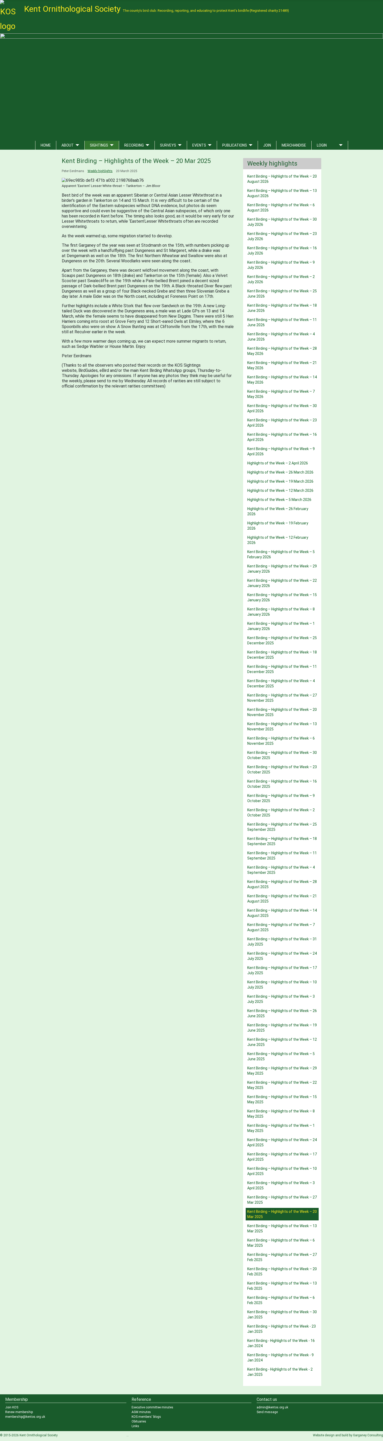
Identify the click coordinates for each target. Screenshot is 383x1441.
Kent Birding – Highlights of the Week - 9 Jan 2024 (280, 1357)
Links (135, 1426)
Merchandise (294, 145)
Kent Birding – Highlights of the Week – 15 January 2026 (282, 597)
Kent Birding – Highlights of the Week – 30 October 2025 (282, 755)
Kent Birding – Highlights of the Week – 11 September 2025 (282, 855)
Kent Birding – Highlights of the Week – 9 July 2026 (281, 265)
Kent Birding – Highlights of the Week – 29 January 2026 (282, 568)
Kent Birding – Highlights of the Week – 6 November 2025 (281, 741)
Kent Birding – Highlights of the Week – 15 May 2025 (282, 1099)
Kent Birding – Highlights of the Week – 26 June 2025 (282, 1013)
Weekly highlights (100, 171)
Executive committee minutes (152, 1407)
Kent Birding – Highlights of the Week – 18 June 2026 (282, 308)
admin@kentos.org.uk (272, 1407)
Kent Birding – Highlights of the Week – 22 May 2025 (282, 1085)
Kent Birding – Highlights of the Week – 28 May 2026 (282, 351)
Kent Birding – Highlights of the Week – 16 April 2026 (282, 437)
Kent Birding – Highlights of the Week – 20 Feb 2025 (282, 1271)
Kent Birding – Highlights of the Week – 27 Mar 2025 (282, 1199)
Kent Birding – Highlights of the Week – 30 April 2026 (282, 408)
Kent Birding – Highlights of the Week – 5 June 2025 (281, 1056)
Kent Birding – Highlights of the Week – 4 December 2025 (281, 683)
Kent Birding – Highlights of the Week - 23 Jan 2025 (281, 1329)
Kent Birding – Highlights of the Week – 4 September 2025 (281, 870)
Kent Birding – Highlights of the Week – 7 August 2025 (281, 927)
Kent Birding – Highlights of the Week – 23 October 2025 (282, 769)
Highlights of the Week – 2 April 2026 (277, 463)
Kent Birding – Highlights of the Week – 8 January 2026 (281, 611)
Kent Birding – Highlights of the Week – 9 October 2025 (281, 798)
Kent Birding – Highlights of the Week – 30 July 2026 (282, 222)
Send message (267, 1412)
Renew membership (19, 1412)
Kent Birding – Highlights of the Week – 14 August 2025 (282, 913)
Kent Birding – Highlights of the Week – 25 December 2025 (282, 640)
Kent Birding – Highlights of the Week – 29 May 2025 (282, 1070)
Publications (234, 145)
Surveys (168, 145)
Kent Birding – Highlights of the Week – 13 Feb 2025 (282, 1286)
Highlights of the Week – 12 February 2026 (277, 540)
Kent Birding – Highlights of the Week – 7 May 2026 (281, 394)
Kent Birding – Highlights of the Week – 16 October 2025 (282, 784)
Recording (134, 145)
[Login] (340, 145)
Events (199, 145)
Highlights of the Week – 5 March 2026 (279, 500)
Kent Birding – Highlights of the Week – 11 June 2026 (282, 322)
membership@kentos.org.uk (25, 1417)
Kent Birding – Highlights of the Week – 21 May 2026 (282, 365)
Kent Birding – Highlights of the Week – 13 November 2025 (282, 726)
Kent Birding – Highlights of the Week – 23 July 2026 (282, 236)
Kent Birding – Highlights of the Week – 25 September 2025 (282, 827)
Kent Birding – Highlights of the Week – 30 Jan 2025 (282, 1314)
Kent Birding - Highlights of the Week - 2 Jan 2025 (280, 1372)
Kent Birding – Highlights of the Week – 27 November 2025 (282, 698)
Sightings (99, 145)
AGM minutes (141, 1412)
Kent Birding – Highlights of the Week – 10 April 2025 (282, 1171)
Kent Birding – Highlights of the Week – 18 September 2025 (282, 841)
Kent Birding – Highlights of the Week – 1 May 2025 (281, 1128)
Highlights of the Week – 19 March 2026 (280, 481)
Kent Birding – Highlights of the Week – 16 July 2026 (282, 250)
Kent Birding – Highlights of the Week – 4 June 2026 (281, 336)
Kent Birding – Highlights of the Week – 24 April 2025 (282, 1142)
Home (46, 145)
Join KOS (11, 1407)
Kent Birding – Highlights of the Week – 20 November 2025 (282, 712)
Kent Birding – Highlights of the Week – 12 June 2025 (282, 1042)
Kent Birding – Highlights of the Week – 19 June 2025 (282, 1027)
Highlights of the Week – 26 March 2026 (280, 472)
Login (322, 145)
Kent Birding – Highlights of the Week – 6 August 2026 (281, 207)
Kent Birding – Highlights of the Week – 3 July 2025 (281, 999)
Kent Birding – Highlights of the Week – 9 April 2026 (281, 451)
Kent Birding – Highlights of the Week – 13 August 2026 (282, 193)
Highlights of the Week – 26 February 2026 (277, 511)
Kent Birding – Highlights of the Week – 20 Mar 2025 (282, 1214)
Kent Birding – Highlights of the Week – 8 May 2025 (281, 1113)
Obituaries (139, 1421)
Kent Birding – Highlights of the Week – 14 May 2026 (282, 379)
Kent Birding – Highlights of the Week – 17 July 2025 (282, 970)
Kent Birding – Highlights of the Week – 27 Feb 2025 (282, 1257)
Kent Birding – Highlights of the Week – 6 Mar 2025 (281, 1243)
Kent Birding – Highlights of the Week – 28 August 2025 (282, 884)
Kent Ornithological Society (156, 9)
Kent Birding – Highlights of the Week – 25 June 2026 (282, 293)
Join (267, 145)
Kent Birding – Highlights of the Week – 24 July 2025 (282, 956)
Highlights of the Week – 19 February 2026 (277, 525)
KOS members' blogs (146, 1417)
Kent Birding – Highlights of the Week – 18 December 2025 (282, 654)
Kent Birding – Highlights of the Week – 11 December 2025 (282, 669)
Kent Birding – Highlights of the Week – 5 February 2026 (281, 554)
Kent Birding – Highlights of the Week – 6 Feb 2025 (281, 1300)
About (67, 145)
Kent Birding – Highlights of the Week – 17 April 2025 (282, 1156)
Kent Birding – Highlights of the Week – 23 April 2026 (282, 422)
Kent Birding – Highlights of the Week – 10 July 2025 (282, 984)
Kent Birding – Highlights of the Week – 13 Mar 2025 (282, 1228)
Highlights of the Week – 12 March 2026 (280, 490)
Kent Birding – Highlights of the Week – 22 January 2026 (282, 583)
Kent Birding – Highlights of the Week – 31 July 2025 (282, 941)
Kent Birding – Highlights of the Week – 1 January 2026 (281, 626)
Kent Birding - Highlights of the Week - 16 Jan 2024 (281, 1343)
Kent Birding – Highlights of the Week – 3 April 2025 (281, 1185)
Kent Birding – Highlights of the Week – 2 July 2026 (281, 279)
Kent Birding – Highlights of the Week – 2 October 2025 (281, 812)
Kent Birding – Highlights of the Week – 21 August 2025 (282, 898)
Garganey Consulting (368, 1435)
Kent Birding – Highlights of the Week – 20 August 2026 (282, 179)
